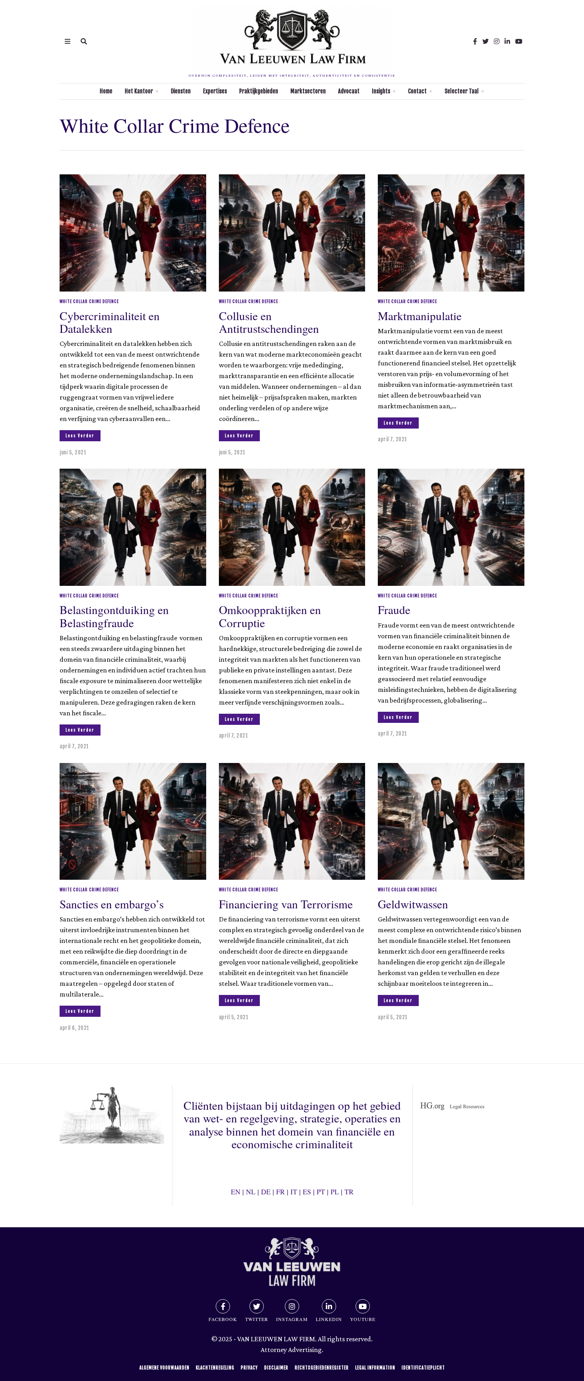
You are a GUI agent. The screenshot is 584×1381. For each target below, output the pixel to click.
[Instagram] (496, 41)
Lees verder (80, 435)
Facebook (223, 1319)
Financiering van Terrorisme (286, 904)
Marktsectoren (308, 91)
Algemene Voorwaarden (164, 1368)
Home (106, 91)
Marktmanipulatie (420, 315)
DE (266, 1191)
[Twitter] (485, 41)
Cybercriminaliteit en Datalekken (110, 322)
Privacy (249, 1368)
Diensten (181, 91)
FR (280, 1191)
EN (235, 1191)
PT (321, 1191)
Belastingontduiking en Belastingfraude (114, 616)
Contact (417, 91)
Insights (381, 91)
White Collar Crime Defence (89, 301)
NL (250, 1191)
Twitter (256, 1319)
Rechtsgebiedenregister (322, 1368)
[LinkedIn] (507, 41)
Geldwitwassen (413, 904)
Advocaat (349, 91)
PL (335, 1191)
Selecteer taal (462, 91)
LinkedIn (329, 1319)
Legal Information (375, 1368)
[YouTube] (518, 41)
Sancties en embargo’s (112, 904)
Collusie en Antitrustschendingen (269, 322)
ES (307, 1191)
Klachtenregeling (215, 1368)
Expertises (215, 91)
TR (349, 1191)
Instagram (292, 1319)
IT (293, 1191)
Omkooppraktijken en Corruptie (270, 616)
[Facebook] (475, 41)
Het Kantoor (139, 91)
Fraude (394, 609)
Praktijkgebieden (258, 91)
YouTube (362, 1319)
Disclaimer (276, 1368)
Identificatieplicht (423, 1368)
